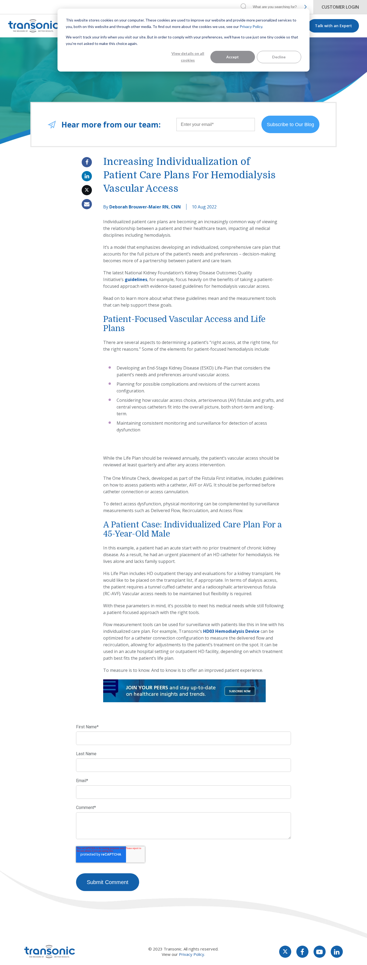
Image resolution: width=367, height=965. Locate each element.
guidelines (136, 279)
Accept (232, 57)
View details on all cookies (187, 56)
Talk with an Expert (333, 25)
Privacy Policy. (251, 26)
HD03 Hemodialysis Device (231, 631)
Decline (279, 57)
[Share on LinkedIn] (87, 176)
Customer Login (340, 7)
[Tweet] (87, 190)
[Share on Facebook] (87, 162)
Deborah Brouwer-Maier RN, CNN (145, 207)
